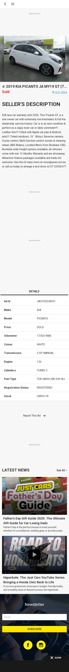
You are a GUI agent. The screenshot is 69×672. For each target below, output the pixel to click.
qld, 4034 (61, 92)
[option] (34, 59)
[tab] (34, 291)
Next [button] (67, 59)
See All (61, 470)
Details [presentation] (34, 291)
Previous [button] (2, 59)
